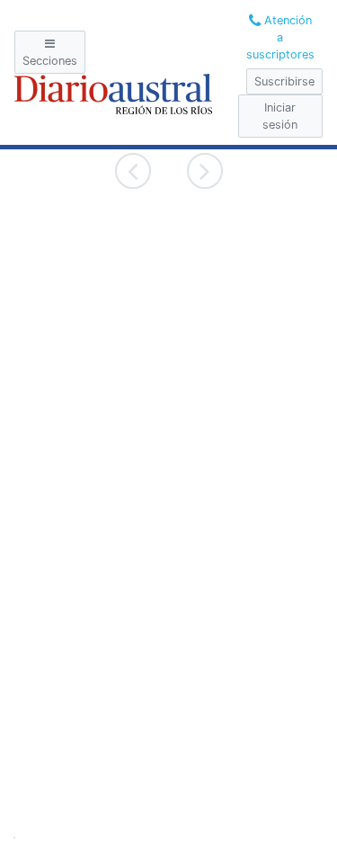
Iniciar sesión (279, 116)
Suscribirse (284, 81)
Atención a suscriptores (280, 37)
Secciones (49, 60)
